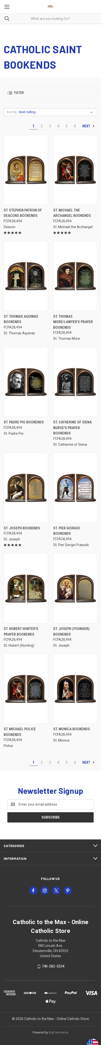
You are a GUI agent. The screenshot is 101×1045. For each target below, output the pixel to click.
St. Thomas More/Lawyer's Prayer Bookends (73, 322)
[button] (50, 92)
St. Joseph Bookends (22, 528)
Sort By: (12, 112)
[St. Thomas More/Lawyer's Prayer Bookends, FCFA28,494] (75, 276)
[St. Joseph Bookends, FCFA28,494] (26, 488)
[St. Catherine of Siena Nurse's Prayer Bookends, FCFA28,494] (75, 382)
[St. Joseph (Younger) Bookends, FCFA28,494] (75, 588)
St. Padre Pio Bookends (24, 422)
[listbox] (56, 112)
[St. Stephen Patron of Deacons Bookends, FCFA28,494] (26, 170)
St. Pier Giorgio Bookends (66, 531)
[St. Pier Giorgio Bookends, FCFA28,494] (75, 488)
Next (86, 126)
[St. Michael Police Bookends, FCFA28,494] (26, 689)
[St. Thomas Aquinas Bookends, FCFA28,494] (26, 276)
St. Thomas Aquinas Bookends (21, 319)
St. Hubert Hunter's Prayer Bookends (21, 632)
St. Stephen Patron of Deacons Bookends (23, 213)
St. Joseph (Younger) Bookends (71, 632)
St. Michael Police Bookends (20, 732)
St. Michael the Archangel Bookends (72, 213)
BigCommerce (58, 1032)
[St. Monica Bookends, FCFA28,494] (75, 689)
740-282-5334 (53, 966)
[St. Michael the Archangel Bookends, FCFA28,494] (75, 170)
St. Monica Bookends (71, 729)
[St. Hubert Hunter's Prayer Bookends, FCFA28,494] (26, 588)
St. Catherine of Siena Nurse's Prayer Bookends (72, 427)
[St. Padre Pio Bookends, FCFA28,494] (26, 382)
